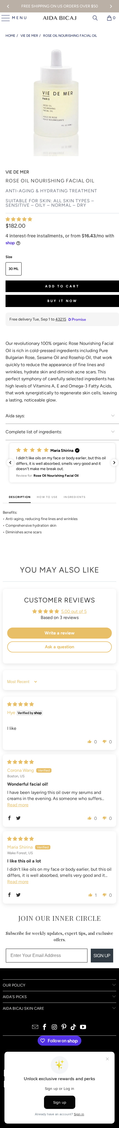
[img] (20, 704)
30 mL (14, 269)
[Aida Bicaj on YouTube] (83, 1027)
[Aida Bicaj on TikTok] (73, 1027)
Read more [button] (18, 804)
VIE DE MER (29, 36)
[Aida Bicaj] (59, 18)
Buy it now (62, 301)
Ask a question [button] (59, 646)
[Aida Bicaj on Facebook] (45, 1027)
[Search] (95, 17)
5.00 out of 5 (74, 611)
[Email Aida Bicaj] (35, 1027)
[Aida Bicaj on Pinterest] (64, 1027)
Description (20, 497)
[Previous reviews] (10, 462)
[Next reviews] (114, 462)
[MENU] (3, 17)
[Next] (111, 6)
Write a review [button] (59, 633)
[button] (19, 219)
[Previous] (8, 6)
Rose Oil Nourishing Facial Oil (70, 36)
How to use (47, 497)
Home (10, 36)
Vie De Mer (17, 172)
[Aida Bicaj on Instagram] (54, 1027)
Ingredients (75, 497)
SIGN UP (102, 955)
